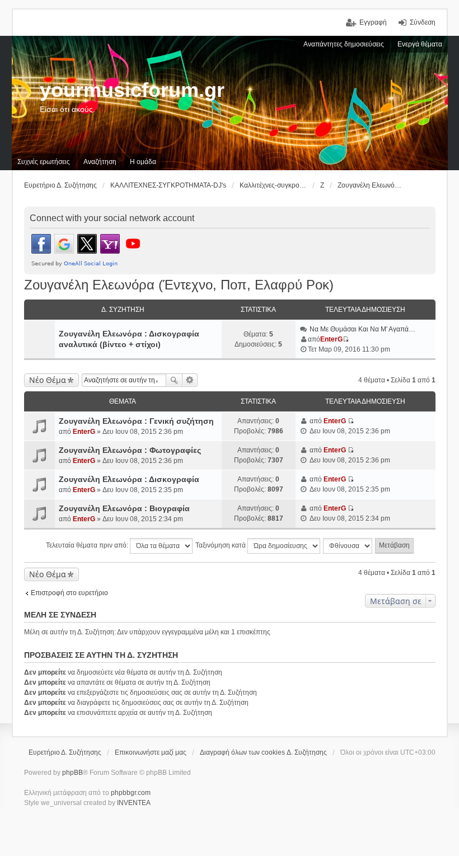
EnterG (331, 339)
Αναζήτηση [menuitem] (99, 162)
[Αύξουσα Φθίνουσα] (348, 546)
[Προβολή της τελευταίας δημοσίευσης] (346, 339)
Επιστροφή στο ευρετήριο (69, 593)
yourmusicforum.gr (132, 89)
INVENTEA (134, 803)
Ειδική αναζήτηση (190, 380)
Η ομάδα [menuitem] (143, 162)
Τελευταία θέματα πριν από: (88, 545)
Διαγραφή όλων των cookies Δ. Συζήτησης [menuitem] (263, 752)
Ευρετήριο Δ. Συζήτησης (65, 752)
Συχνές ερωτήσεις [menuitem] (43, 162)
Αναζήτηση (174, 380)
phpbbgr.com (131, 793)
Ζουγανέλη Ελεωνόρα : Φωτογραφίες (130, 450)
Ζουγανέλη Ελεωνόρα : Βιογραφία (124, 508)
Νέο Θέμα (47, 380)
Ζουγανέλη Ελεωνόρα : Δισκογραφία (129, 479)
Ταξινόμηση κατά (221, 545)
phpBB (72, 773)
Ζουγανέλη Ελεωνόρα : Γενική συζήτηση (136, 421)
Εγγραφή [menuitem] (373, 22)
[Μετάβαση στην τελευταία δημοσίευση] (351, 421)
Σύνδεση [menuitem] (422, 22)
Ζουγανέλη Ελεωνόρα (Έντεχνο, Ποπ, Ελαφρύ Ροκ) (179, 284)
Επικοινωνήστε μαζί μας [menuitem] (150, 752)
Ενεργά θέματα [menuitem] (419, 44)
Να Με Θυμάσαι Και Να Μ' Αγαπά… (362, 329)
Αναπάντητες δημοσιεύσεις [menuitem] (343, 44)
